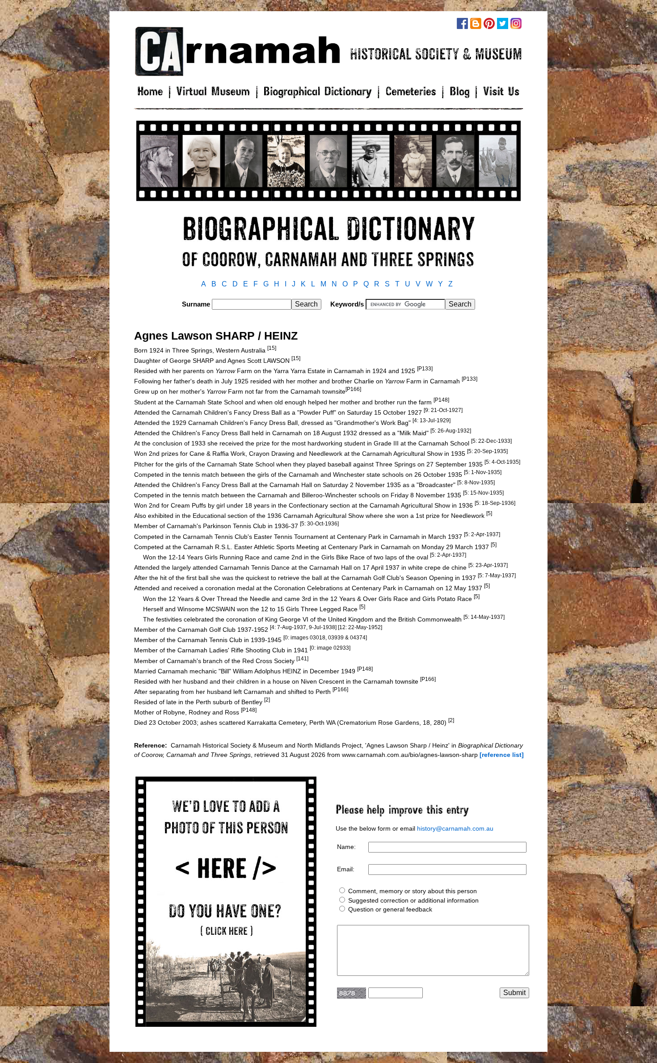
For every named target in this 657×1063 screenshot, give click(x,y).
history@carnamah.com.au (455, 828)
